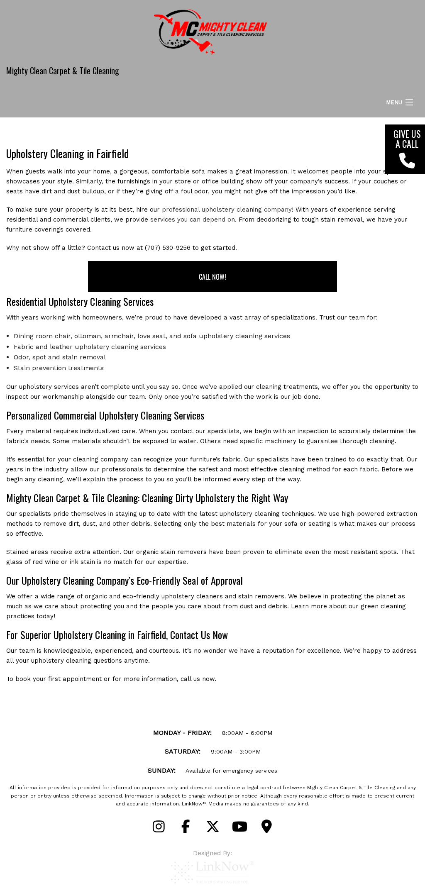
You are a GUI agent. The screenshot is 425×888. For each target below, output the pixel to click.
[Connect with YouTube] (239, 829)
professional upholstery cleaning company (227, 209)
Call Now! (212, 277)
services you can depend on (192, 219)
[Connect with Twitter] (212, 829)
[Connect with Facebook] (185, 829)
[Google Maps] (266, 829)
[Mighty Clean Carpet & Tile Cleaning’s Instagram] (158, 829)
